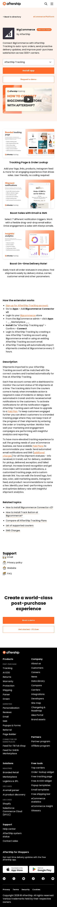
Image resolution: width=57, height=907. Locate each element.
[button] (28, 99)
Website (11, 568)
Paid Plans (38, 446)
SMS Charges (13, 530)
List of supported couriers (19, 525)
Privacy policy (14, 562)
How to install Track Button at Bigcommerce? (22, 514)
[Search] (46, 3)
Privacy (6, 889)
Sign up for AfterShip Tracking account (27, 305)
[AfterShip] (12, 4)
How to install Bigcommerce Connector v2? (29, 507)
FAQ (9, 573)
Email (10, 557)
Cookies (36, 889)
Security (26, 889)
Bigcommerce (28, 315)
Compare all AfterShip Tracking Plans (26, 520)
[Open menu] (52, 4)
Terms (16, 889)
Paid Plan (12, 411)
